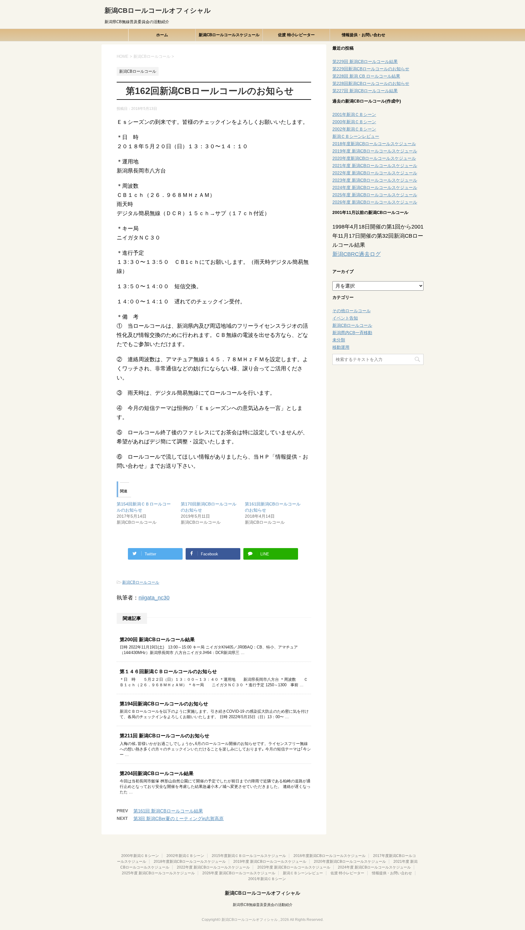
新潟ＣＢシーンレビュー (355, 136)
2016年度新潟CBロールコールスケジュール (329, 856)
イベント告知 (345, 318)
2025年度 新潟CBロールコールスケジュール (374, 194)
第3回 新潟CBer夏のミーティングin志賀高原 (178, 818)
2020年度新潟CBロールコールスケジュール (374, 158)
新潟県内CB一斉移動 (352, 332)
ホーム (162, 35)
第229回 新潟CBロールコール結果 (365, 61)
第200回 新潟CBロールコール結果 (157, 639)
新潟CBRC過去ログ (356, 254)
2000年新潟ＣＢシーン (354, 121)
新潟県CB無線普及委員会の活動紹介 (263, 905)
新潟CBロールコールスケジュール (229, 35)
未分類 (338, 339)
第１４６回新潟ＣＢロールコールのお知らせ (168, 671)
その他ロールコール (351, 310)
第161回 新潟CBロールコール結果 (168, 810)
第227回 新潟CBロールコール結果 (365, 90)
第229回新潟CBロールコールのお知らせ (370, 68)
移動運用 (340, 347)
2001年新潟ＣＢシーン (354, 114)
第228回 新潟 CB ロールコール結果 (366, 76)
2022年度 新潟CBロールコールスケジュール (374, 172)
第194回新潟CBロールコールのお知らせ (164, 703)
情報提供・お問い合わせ (363, 35)
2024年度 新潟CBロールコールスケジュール (374, 187)
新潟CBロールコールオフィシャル (158, 10)
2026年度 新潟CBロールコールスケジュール (374, 202)
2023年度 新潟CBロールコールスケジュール (374, 180)
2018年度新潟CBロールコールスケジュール (374, 143)
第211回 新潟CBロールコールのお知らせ (164, 735)
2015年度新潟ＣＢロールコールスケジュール (249, 856)
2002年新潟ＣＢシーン (354, 129)
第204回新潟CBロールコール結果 (157, 773)
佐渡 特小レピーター (296, 35)
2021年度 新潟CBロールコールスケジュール (374, 165)
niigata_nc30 (154, 598)
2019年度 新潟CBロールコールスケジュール (374, 151)
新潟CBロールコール (140, 582)
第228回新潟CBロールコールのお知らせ (370, 83)
